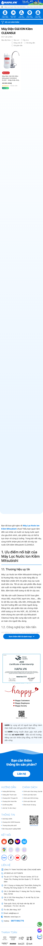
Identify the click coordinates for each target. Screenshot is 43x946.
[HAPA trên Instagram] (9, 848)
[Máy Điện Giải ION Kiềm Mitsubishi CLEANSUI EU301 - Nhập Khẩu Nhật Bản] (11, 60)
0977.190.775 (17, 921)
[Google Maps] (3, 848)
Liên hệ (21, 773)
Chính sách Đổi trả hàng (30, 798)
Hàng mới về (18, 43)
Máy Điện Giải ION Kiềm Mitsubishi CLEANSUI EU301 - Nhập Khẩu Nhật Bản (10, 78)
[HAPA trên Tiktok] (23, 856)
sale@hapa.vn (14, 913)
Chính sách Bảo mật (29, 801)
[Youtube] (16, 856)
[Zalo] (3, 856)
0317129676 (18, 873)
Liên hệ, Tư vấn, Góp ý (9, 808)
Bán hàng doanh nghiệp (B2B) (11, 829)
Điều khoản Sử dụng (29, 805)
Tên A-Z (16, 40)
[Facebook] (9, 856)
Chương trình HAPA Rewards (11, 822)
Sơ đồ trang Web (7, 805)
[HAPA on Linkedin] (23, 848)
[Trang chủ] (2, 7)
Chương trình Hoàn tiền (9, 801)
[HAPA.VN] (9, 2)
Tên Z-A (26, 40)
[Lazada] (17, 841)
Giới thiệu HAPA (7, 819)
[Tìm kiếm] (36, 3)
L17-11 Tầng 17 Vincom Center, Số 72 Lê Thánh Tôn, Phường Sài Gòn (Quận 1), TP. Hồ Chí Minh (21, 879)
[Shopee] (4, 841)
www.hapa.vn (15, 917)
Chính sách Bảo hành (29, 795)
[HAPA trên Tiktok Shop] (11, 841)
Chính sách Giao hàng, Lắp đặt (32, 791)
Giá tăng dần (30, 43)
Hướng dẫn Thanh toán (9, 795)
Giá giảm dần (18, 45)
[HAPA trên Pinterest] (16, 848)
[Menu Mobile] (40, 2)
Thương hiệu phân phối (9, 825)
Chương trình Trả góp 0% (10, 798)
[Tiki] (24, 841)
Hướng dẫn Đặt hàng (8, 791)
